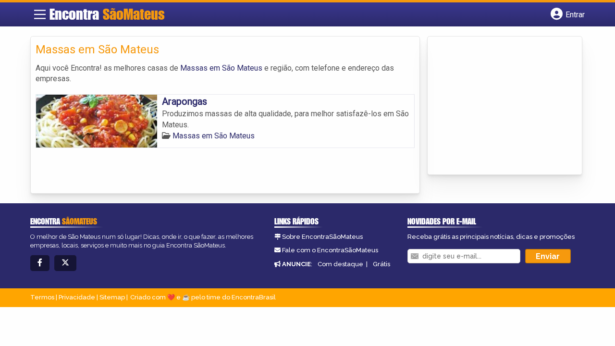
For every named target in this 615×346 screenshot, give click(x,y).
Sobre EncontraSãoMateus (322, 236)
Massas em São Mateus (221, 68)
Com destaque (340, 264)
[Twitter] (65, 263)
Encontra (107, 14)
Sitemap (112, 297)
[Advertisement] (504, 106)
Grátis (381, 264)
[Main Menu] (39, 14)
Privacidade (77, 297)
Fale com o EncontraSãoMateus (330, 250)
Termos (42, 297)
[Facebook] (39, 263)
